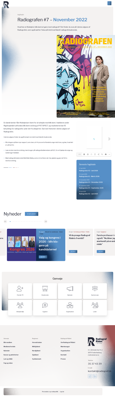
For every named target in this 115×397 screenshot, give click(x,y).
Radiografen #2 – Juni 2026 (88, 171)
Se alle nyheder (31, 214)
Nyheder (7, 351)
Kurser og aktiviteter (11, 355)
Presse (63, 359)
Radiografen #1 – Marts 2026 (89, 176)
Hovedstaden (37, 342)
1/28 (79, 154)
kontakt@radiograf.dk (99, 371)
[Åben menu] (109, 3)
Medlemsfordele (9, 346)
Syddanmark (36, 359)
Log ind (62, 391)
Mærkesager (65, 346)
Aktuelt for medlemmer (51, 232)
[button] (5, 221)
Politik (41, 234)
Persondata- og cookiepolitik (50, 391)
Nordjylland (36, 351)
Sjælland (35, 355)
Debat (61, 232)
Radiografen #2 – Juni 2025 (88, 194)
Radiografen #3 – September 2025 (91, 188)
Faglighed (103, 232)
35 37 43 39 (95, 363)
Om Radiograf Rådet (79, 232)
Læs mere (43, 257)
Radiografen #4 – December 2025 (91, 182)
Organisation (65, 351)
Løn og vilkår (8, 359)
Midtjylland (36, 346)
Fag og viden (8, 363)
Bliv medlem (8, 342)
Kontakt (63, 355)
